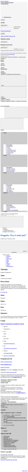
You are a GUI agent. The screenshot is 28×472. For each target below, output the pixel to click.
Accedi (2, 19)
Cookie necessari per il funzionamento (9, 396)
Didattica (5, 229)
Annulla (2, 99)
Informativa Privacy (7, 439)
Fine (7, 262)
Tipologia (8, 256)
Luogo (7, 265)
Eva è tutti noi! (4, 292)
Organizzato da (9, 266)
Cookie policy (6, 436)
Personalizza (4, 379)
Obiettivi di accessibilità (8, 442)
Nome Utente (17, 26)
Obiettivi (8, 263)
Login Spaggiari (11, 54)
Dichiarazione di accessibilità (10, 441)
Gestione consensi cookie (9, 445)
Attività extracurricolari (11, 372)
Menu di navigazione (19, 252)
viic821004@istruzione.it (9, 343)
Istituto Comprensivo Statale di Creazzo (12, 324)
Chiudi (2, 63)
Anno (7, 257)
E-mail (15, 49)
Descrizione (9, 258)
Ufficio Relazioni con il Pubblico (10, 440)
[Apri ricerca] (16, 112)
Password (16, 28)
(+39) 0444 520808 (7, 353)
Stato (7, 260)
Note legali (5, 437)
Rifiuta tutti (12, 379)
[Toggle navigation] (12, 123)
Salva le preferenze (12, 402)
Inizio (7, 261)
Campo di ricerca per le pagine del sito (9, 213)
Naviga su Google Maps (9, 355)
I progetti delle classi (8, 230)
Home (4, 228)
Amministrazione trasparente (9, 446)
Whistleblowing (7, 444)
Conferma (8, 99)
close (2, 130)
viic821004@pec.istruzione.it (10, 348)
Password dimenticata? (6, 31)
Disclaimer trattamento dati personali (9, 459)
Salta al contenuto (5, 1)
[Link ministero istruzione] (7, 2)
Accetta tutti (5, 381)
